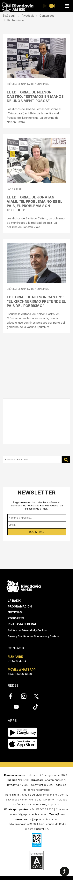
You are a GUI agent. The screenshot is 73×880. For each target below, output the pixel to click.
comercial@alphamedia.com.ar (28, 814)
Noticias (15, 612)
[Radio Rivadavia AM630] (17, 7)
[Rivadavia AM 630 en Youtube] (16, 707)
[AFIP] (36, 840)
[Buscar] (66, 459)
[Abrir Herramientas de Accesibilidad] (64, 871)
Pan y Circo (14, 189)
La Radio (14, 600)
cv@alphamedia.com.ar (43, 819)
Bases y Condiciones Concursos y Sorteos (33, 636)
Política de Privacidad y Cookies (27, 630)
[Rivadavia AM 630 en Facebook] (13, 696)
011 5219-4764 (17, 661)
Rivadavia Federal (22, 624)
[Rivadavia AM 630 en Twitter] (39, 696)
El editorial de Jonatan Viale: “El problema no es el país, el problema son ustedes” (34, 203)
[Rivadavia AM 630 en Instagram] (26, 696)
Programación (20, 606)
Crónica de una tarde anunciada (28, 84)
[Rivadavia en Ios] (23, 744)
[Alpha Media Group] (37, 860)
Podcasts (16, 618)
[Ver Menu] (66, 6)
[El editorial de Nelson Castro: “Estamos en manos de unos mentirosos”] (36, 58)
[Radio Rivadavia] (23, 585)
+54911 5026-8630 (20, 673)
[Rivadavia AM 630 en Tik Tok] (35, 707)
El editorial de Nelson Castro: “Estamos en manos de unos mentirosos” (35, 96)
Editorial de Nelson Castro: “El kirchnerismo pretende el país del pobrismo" (36, 301)
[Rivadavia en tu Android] (23, 732)
